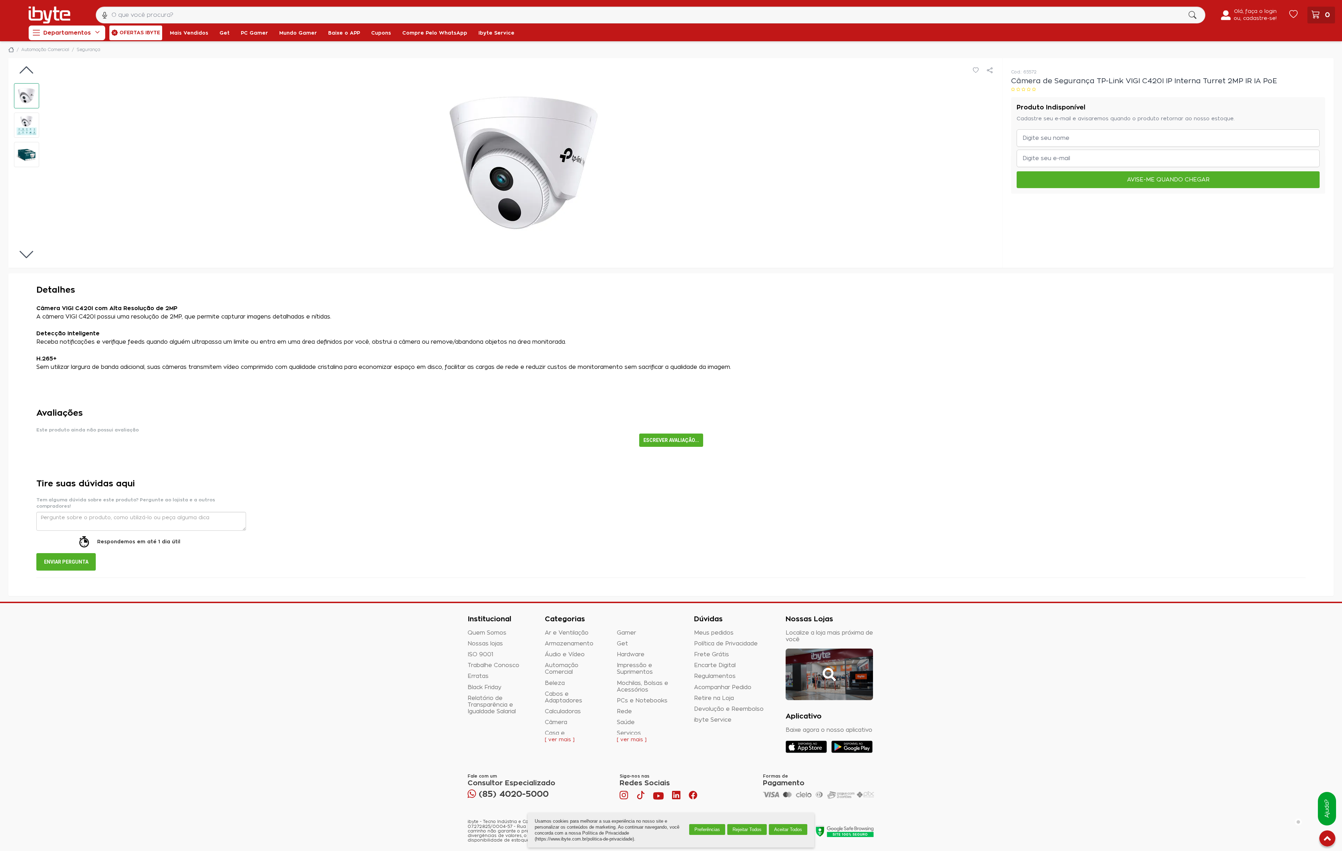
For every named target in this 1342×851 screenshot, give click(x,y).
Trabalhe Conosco (493, 665)
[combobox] (650, 15)
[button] (26, 95)
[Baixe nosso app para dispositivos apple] (806, 747)
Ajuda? (1327, 809)
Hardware (630, 654)
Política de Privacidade (726, 643)
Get (622, 643)
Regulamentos (715, 676)
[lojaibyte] (11, 49)
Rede (624, 711)
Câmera (556, 722)
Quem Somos (487, 633)
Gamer (626, 633)
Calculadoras (563, 711)
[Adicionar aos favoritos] (976, 71)
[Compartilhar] (990, 71)
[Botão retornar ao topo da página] (1327, 839)
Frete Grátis (711, 654)
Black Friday (485, 687)
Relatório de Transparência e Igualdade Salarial (492, 704)
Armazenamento (569, 643)
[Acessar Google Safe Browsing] (844, 831)
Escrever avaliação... (671, 440)
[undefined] (523, 163)
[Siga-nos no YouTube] (658, 797)
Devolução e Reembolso (729, 709)
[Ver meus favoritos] (1293, 15)
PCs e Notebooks (642, 700)
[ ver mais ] (560, 739)
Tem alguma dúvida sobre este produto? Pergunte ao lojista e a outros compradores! (125, 503)
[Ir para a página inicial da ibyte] (49, 15)
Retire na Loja (714, 698)
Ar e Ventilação (567, 633)
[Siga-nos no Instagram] (624, 797)
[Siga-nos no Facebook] (693, 797)
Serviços (629, 733)
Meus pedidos (714, 633)
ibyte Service (712, 720)
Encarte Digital (715, 665)
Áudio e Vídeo (565, 654)
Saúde (626, 722)
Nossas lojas (485, 643)
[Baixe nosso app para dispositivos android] (852, 747)
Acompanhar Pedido (722, 687)
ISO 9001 (480, 654)
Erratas (478, 676)
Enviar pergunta (66, 562)
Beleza (555, 683)
